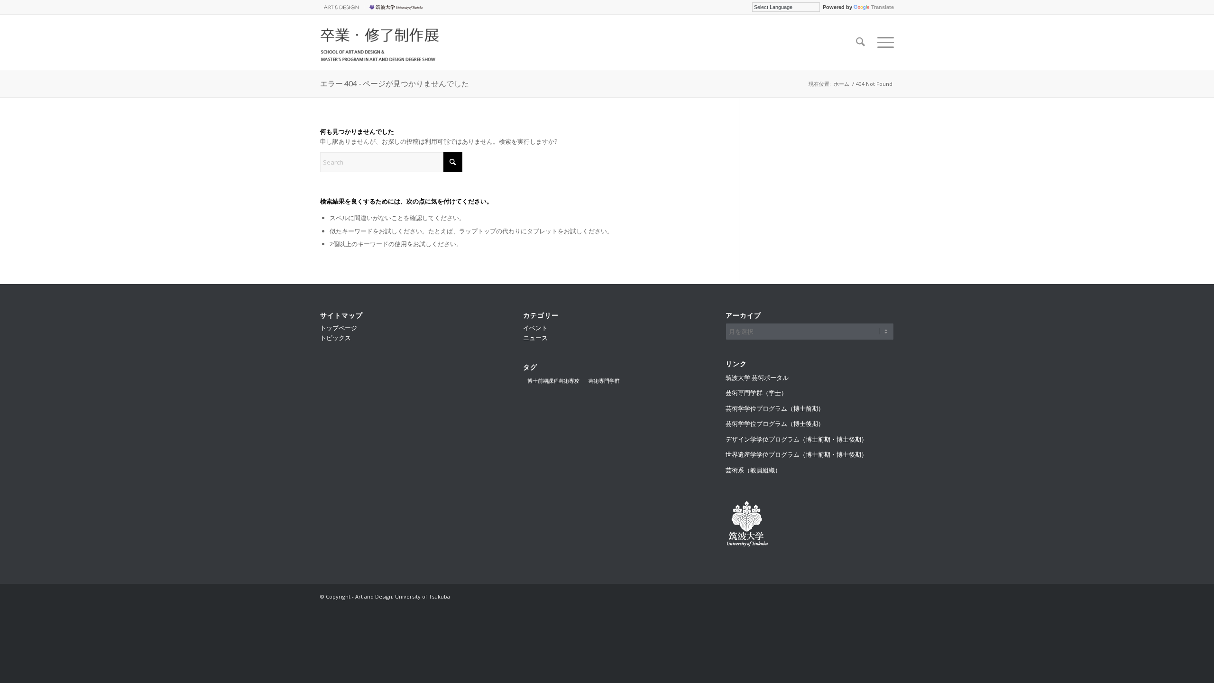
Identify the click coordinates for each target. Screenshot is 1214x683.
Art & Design (339, 6)
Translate (882, 7)
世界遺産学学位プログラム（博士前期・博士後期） (796, 454)
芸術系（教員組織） (753, 470)
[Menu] (882, 42)
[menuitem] (342, 7)
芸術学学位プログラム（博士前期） (775, 408)
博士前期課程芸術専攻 (553, 380)
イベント (535, 327)
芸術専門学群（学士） (756, 392)
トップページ (338, 327)
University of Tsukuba (397, 6)
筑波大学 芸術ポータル (757, 377)
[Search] (860, 42)
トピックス (335, 337)
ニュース (535, 337)
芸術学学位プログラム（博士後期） (775, 423)
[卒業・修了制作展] (380, 42)
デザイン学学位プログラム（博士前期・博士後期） (796, 439)
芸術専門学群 (604, 380)
